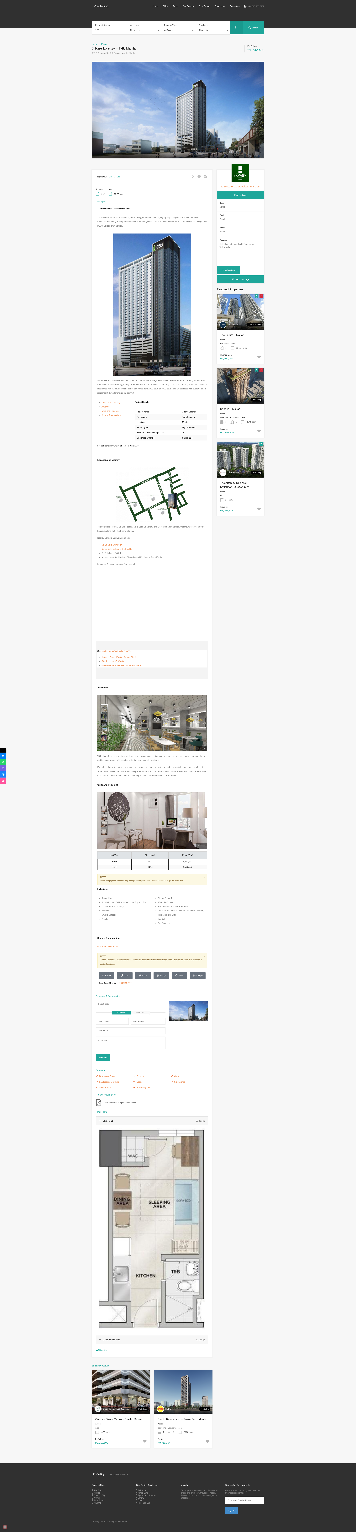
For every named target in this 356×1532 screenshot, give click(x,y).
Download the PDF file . (108, 946)
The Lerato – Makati (232, 334)
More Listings (240, 195)
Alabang (97, 1503)
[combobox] (143, 31)
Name (221, 203)
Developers (220, 6)
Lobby (139, 1082)
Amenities (106, 407)
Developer (203, 25)
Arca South (99, 1500)
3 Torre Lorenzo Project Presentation (119, 1102)
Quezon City (99, 1495)
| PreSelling (100, 6)
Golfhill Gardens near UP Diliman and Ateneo (122, 665)
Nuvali (97, 1498)
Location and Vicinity (111, 402)
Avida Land (143, 1490)
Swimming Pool (144, 1087)
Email (221, 215)
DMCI (140, 1500)
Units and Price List (110, 411)
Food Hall (141, 1076)
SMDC (168, 1409)
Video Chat (140, 1013)
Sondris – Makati (230, 408)
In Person (121, 1013)
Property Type (170, 25)
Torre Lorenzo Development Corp (240, 186)
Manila (104, 44)
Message (223, 240)
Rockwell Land (234, 473)
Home (155, 6)
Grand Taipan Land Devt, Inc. (116, 1409)
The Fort (98, 1490)
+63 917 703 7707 (256, 6)
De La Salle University (112, 545)
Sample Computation (111, 415)
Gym (176, 1076)
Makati (97, 1493)
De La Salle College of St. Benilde (117, 549)
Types (175, 6)
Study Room (105, 1087)
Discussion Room (107, 1076)
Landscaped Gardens (109, 1082)
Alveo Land (233, 325)
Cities (165, 6)
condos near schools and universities (116, 651)
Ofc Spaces (188, 6)
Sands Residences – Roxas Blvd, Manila (182, 1419)
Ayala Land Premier (147, 1495)
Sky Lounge (179, 1082)
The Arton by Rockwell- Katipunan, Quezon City (234, 484)
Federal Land (144, 1503)
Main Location (136, 25)
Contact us (235, 6)
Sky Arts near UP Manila (113, 661)
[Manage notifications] (5, 1527)
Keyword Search (102, 25)
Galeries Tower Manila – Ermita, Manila (119, 657)
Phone (222, 227)
